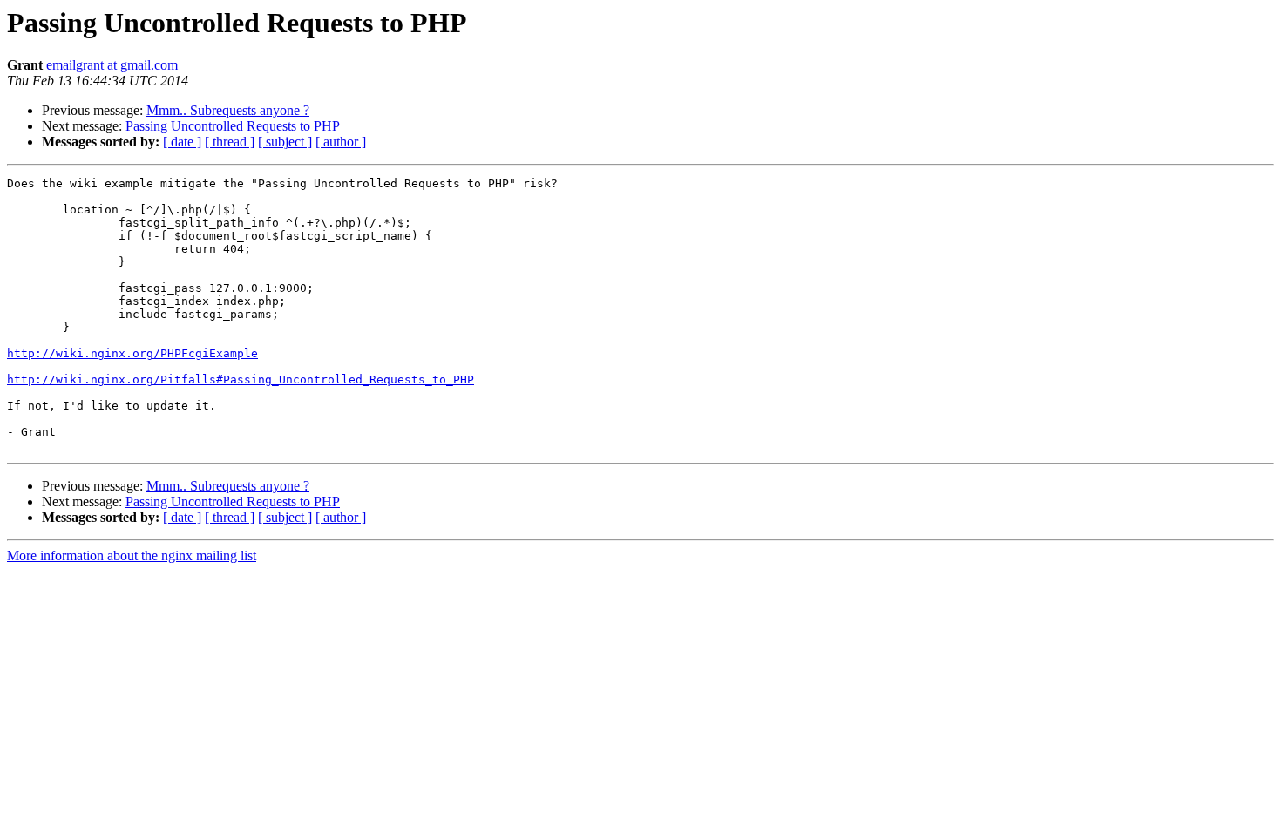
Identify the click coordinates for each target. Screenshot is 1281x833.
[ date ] (182, 141)
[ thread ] (229, 141)
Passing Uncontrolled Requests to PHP (232, 126)
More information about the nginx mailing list (131, 555)
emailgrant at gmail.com (112, 65)
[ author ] (340, 141)
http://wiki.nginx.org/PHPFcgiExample (132, 353)
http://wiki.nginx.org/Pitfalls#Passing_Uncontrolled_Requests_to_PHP (240, 379)
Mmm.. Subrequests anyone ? (227, 110)
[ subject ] (285, 141)
